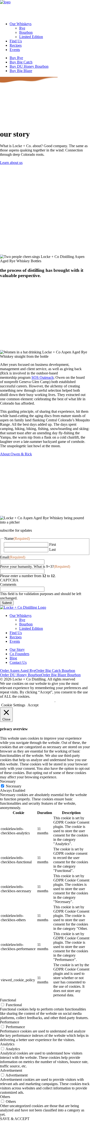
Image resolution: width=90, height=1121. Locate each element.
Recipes (16, 45)
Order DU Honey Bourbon (20, 675)
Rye (22, 28)
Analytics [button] (7, 1044)
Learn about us (11, 163)
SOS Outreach (42, 377)
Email (12, 557)
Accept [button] (33, 705)
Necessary (13, 786)
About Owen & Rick (16, 454)
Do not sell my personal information (27, 701)
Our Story (17, 649)
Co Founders (19, 654)
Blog (13, 658)
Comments (8, 584)
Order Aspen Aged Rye (18, 671)
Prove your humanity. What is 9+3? (35, 566)
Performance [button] (9, 1022)
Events (15, 50)
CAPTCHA (9, 580)
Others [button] (5, 1097)
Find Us (16, 41)
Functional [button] (8, 1000)
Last (52, 549)
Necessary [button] (8, 781)
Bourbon (26, 32)
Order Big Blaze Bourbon (61, 675)
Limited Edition (31, 37)
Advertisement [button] (11, 1070)
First (52, 544)
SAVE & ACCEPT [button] (15, 1119)
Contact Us (18, 662)
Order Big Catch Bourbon (55, 671)
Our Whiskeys (20, 24)
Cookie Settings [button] (13, 705)
